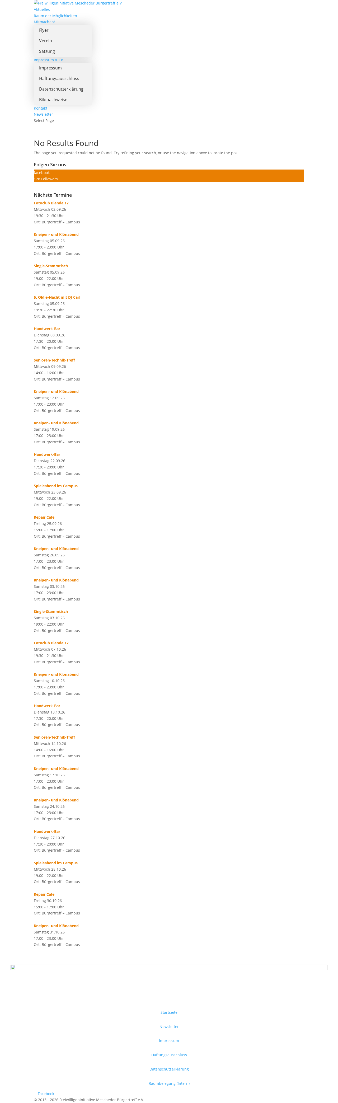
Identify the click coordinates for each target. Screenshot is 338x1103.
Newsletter (43, 114)
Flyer (44, 30)
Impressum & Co (48, 59)
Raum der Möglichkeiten (55, 15)
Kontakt (40, 108)
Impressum (50, 68)
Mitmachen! (44, 21)
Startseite (169, 1012)
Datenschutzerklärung (61, 89)
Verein (45, 41)
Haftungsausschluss (59, 78)
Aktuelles (42, 9)
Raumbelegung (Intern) (169, 1083)
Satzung (47, 51)
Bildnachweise (53, 99)
